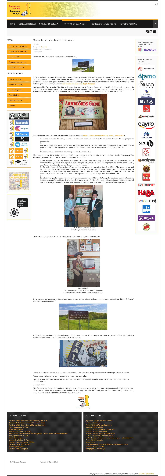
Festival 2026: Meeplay (18, 449)
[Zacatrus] (147, 201)
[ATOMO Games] (147, 77)
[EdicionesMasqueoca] (146, 93)
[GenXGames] (146, 143)
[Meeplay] (147, 49)
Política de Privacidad (49, 462)
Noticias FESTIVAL (128, 24)
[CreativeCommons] (19, 116)
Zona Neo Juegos (16, 429)
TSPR (85, 135)
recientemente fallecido (78, 84)
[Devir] (146, 101)
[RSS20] (19, 150)
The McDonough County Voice (101, 135)
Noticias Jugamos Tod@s (103, 24)
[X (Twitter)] (19, 139)
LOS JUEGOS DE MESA (18, 46)
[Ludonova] (146, 134)
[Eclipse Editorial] (146, 160)
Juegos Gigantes (15, 90)
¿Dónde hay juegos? (17, 67)
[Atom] (19, 156)
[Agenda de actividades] (19, 181)
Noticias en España (48, 24)
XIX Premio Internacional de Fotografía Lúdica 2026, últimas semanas (38, 433)
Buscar (12, 106)
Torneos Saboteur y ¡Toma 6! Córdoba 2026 (27, 423)
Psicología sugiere (16, 446)
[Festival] (19, 207)
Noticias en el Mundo (75, 24)
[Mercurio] (146, 152)
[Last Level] (146, 69)
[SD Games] (146, 209)
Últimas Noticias (27, 24)
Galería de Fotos (16, 100)
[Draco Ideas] (146, 84)
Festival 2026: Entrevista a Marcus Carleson (27, 425)
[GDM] (146, 168)
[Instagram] (19, 128)
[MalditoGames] (146, 116)
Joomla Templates (146, 474)
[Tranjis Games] (146, 218)
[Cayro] (146, 125)
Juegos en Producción (18, 51)
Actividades (14, 95)
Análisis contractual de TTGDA (21, 442)
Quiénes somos (15, 79)
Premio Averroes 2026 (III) (20, 431)
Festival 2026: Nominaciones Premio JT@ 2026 (28, 421)
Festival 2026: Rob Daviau (19, 444)
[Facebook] (19, 122)
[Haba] (146, 193)
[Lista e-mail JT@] (19, 162)
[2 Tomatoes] (146, 227)
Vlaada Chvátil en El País (19, 440)
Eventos (44, 47)
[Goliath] (146, 177)
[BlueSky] (19, 134)
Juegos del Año (15, 57)
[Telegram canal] (19, 144)
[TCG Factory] (146, 185)
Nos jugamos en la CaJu (18, 427)
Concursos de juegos (17, 62)
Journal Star (119, 135)
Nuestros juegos (16, 84)
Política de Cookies (18, 462)
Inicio (12, 24)
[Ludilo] (146, 108)
